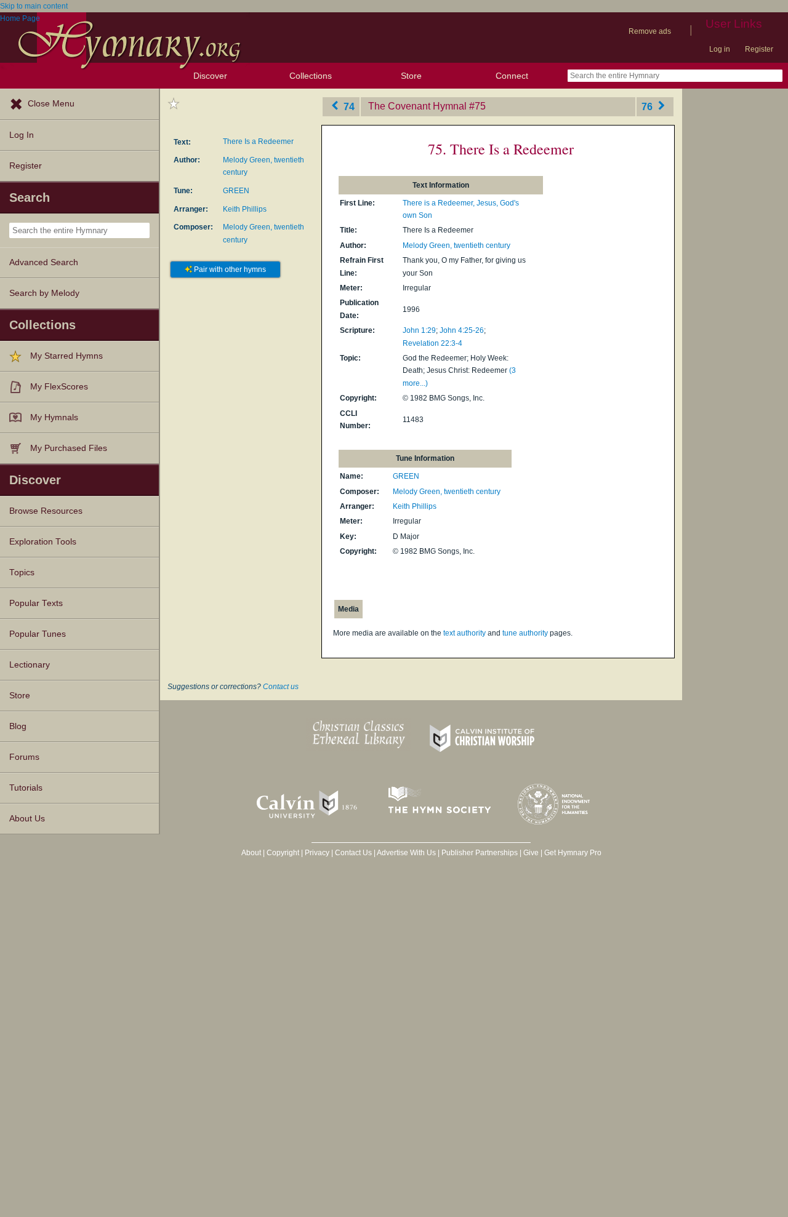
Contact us (281, 686)
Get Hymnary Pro (572, 852)
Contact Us (353, 852)
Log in (719, 49)
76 (648, 106)
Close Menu (51, 103)
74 (348, 106)
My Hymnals (54, 417)
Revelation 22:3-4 (432, 343)
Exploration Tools (42, 541)
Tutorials (25, 787)
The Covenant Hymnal (417, 106)
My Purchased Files (68, 448)
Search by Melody (44, 293)
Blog (17, 726)
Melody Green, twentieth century (456, 245)
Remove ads (650, 31)
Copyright (283, 852)
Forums (24, 757)
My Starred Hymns (66, 356)
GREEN (236, 190)
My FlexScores (59, 386)
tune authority (525, 633)
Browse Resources (45, 511)
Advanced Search (43, 262)
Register (759, 49)
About (251, 852)
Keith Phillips (245, 209)
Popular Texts (36, 603)
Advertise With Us (406, 852)
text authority (464, 633)
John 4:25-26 (462, 330)
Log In (21, 135)
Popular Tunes (37, 634)
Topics (21, 572)
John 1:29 (419, 330)
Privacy (317, 852)
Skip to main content (34, 6)
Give (531, 852)
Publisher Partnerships (479, 852)
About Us (27, 818)
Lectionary (29, 664)
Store (411, 76)
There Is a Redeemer (258, 141)
